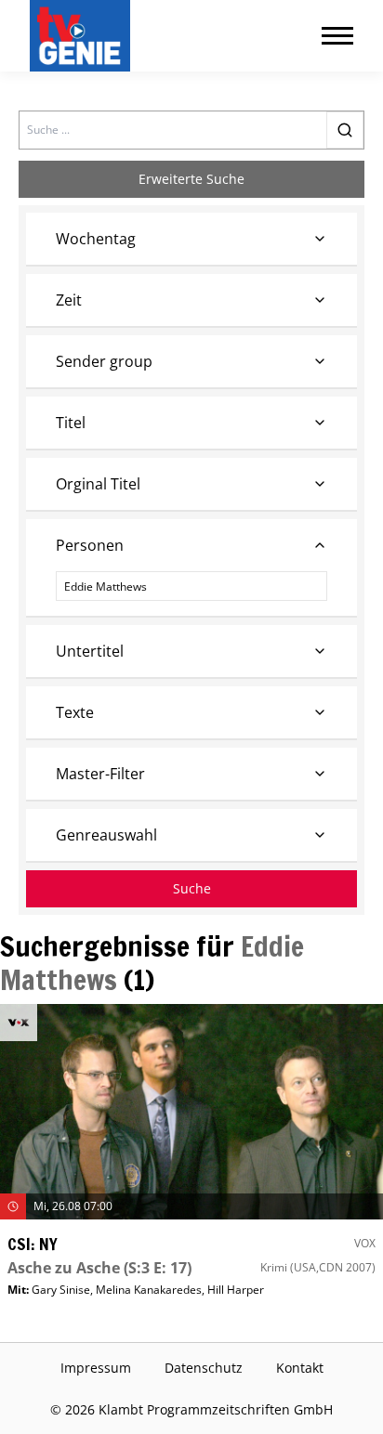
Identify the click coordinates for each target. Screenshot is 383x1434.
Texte (75, 712)
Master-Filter (100, 773)
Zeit (69, 300)
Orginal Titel (98, 484)
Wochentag (96, 238)
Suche (192, 888)
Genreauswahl (106, 835)
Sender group (104, 361)
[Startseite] (83, 36)
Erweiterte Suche (191, 179)
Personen (90, 545)
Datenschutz (204, 1367)
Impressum (95, 1367)
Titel (71, 422)
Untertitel (90, 651)
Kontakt (300, 1367)
